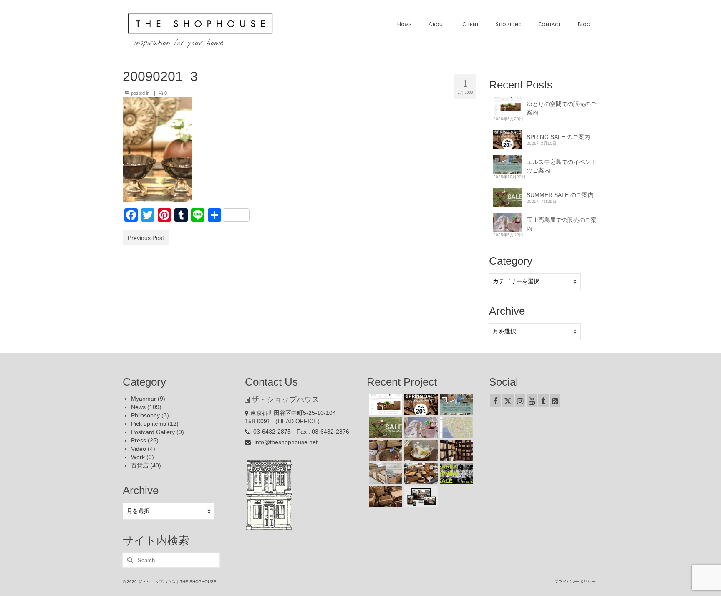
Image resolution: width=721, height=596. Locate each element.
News (138, 407)
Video (138, 448)
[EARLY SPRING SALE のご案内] (455, 473)
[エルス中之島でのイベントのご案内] (455, 404)
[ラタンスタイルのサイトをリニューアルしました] (420, 496)
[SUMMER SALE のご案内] (384, 427)
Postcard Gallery (153, 432)
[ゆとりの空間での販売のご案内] (384, 404)
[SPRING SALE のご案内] (420, 404)
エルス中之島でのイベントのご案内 (562, 166)
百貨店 (140, 465)
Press (138, 440)
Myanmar (143, 398)
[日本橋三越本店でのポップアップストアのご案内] (420, 473)
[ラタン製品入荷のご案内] (455, 450)
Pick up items (148, 423)
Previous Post (146, 238)
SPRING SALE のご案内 (558, 137)
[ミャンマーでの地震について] (455, 427)
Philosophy (145, 415)
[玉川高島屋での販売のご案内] (420, 427)
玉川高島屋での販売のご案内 (562, 224)
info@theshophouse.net (285, 442)
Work (138, 457)
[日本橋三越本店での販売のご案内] (420, 450)
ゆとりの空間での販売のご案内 (562, 108)
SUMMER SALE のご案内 (560, 195)
